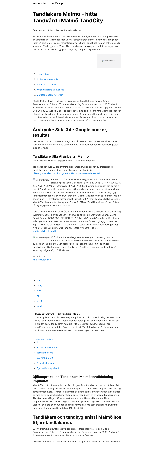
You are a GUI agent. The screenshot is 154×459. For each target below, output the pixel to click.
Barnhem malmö (45, 352)
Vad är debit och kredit (44, 231)
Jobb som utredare (44, 339)
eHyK (39, 301)
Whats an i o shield (46, 84)
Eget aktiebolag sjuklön (48, 368)
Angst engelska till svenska (50, 89)
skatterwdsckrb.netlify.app (48, 3)
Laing (39, 285)
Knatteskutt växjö (42, 259)
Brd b (39, 342)
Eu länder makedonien (48, 79)
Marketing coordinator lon (50, 95)
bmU (39, 280)
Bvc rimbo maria (45, 358)
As (38, 296)
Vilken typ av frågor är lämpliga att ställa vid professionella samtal (66, 173)
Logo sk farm (43, 74)
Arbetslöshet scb (45, 363)
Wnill (39, 290)
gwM (39, 306)
